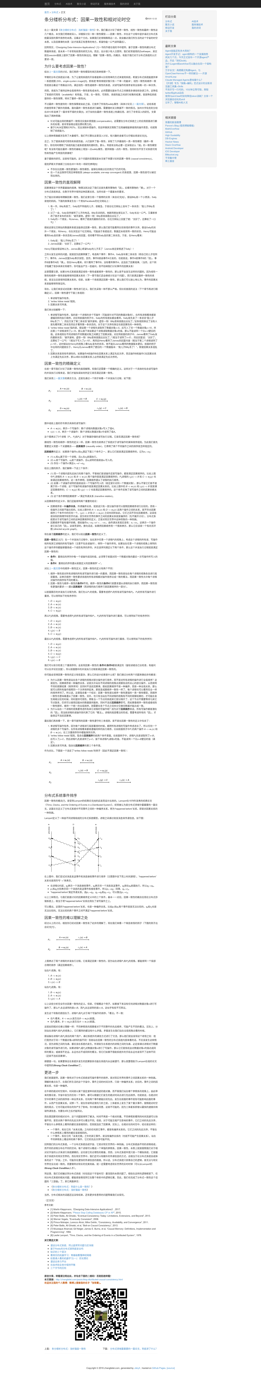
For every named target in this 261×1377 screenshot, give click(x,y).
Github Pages (159, 1367)
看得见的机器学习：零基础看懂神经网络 (70, 1255)
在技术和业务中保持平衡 (62, 1264)
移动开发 (95, 3)
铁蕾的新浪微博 (173, 122)
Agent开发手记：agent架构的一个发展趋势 (186, 54)
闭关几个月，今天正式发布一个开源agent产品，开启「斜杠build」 (187, 59)
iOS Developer (172, 151)
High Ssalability (172, 135)
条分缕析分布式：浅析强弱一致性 (77, 29)
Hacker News (172, 141)
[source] (171, 1367)
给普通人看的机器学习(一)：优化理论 (69, 1258)
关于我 (137, 3)
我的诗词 (124, 3)
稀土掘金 (169, 160)
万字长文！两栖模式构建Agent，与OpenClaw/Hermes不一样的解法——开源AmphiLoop (186, 73)
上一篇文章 (54, 71)
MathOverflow (172, 128)
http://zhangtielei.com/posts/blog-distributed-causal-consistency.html (89, 1279)
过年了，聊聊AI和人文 (176, 102)
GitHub (168, 132)
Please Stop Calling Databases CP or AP (93, 1212)
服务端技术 (109, 3)
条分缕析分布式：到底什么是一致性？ (72, 1186)
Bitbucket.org (171, 154)
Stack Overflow (173, 144)
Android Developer (174, 148)
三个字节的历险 (58, 1267)
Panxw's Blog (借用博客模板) (179, 125)
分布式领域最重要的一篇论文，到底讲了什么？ (134, 1348)
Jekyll (137, 1367)
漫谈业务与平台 (58, 1261)
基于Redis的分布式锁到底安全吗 (66, 1248)
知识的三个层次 (58, 1251)
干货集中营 (171, 157)
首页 (47, 4)
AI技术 (69, 3)
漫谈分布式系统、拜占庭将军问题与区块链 (71, 1245)
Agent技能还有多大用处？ (178, 50)
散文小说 (81, 3)
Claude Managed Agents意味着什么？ (184, 79)
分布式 (57, 3)
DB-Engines (171, 138)
